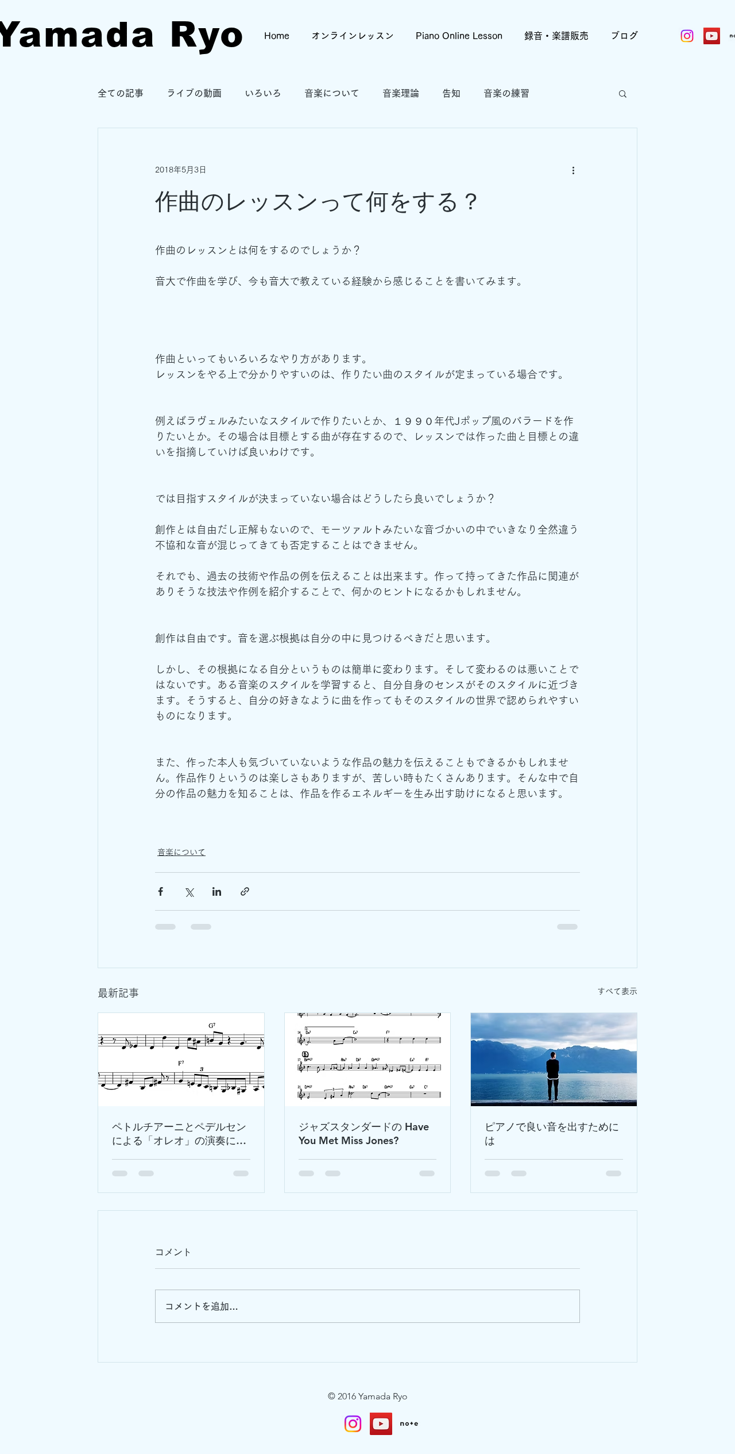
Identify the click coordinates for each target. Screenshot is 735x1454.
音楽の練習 (506, 93)
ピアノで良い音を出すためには (552, 1133)
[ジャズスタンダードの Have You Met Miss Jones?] (368, 1059)
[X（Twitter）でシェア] (188, 891)
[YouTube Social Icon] (711, 36)
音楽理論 (400, 93)
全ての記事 (121, 93)
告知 (451, 93)
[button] (622, 93)
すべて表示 (617, 991)
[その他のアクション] (573, 170)
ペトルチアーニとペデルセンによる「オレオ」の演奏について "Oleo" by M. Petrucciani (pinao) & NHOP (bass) (179, 1134)
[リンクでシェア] (244, 891)
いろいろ (263, 93)
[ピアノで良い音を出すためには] (554, 1059)
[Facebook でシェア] (160, 891)
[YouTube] (381, 1424)
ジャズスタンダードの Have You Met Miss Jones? (364, 1133)
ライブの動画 (194, 93)
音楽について (331, 93)
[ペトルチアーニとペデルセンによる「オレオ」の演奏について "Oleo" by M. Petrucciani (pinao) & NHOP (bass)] (181, 1059)
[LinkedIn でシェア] (216, 891)
